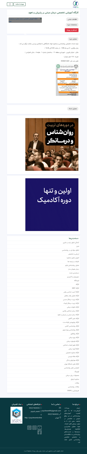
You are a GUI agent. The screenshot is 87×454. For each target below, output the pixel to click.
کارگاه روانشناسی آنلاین (72, 326)
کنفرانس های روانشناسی (71, 368)
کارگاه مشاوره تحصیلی (72, 353)
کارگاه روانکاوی (75, 334)
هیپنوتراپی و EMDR (73, 390)
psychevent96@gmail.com (51, 411)
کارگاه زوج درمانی (74, 337)
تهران (57, 417)
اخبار (77, 246)
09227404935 (53, 414)
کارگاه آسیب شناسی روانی (71, 292)
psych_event (35, 411)
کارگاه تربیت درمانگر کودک (71, 303)
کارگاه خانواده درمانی (73, 307)
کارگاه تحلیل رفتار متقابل (71, 296)
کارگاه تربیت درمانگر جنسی (71, 299)
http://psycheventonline (33, 417)
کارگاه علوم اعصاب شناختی (71, 345)
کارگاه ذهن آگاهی (73, 318)
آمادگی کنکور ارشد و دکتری (71, 242)
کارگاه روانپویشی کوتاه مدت (71, 322)
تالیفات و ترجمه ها (73, 261)
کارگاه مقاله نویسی (73, 356)
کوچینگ (76, 371)
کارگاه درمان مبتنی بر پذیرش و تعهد (68, 315)
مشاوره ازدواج (75, 379)
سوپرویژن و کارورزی (73, 277)
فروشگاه (76, 280)
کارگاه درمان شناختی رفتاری (71, 311)
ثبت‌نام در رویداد (72, 30)
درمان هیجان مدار (73, 269)
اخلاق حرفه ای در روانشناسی (70, 250)
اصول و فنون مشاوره (73, 258)
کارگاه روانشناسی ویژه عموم (71, 330)
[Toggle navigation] (10, 4)
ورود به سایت (19, 4)
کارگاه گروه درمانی (74, 349)
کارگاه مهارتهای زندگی (72, 360)
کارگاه (77, 284)
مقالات (77, 383)
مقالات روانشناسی (73, 387)
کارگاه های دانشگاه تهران (71, 364)
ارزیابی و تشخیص (73, 254)
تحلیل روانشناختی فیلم (72, 265)
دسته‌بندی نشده (74, 273)
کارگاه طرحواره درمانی (73, 341)
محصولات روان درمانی (72, 375)
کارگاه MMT (75, 288)
